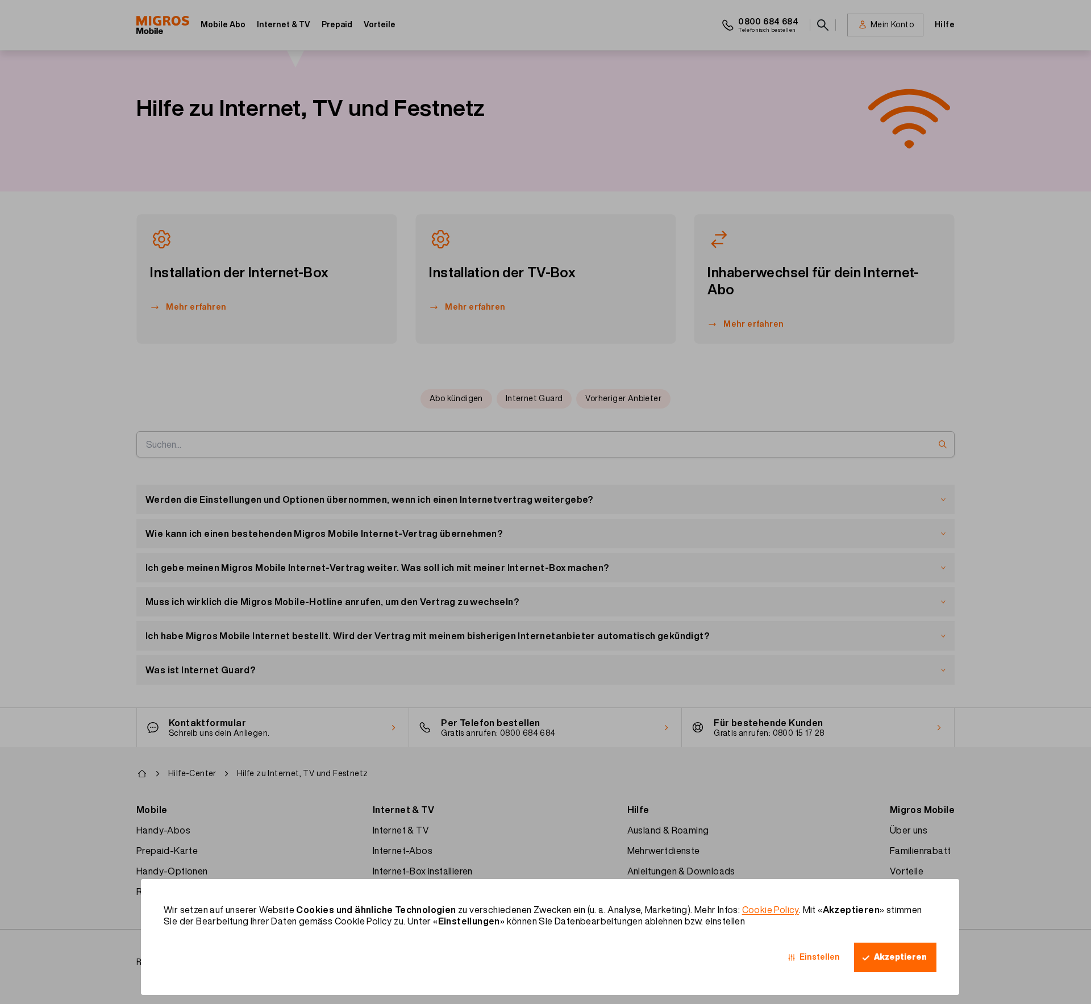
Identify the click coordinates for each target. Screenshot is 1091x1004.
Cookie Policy (770, 909)
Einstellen (819, 957)
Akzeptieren (900, 957)
